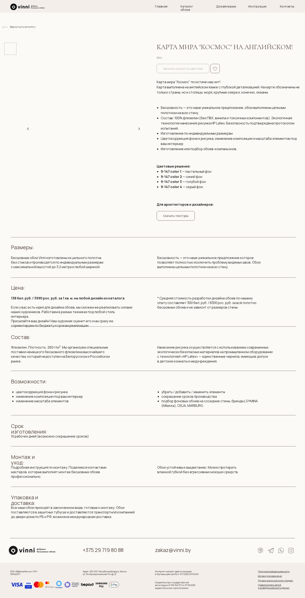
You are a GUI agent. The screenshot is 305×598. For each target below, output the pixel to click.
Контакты (287, 6)
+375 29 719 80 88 (103, 550)
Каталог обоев (187, 8)
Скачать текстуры (175, 216)
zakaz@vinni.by (173, 550)
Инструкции (257, 6)
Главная (161, 6)
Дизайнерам (226, 6)
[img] (27, 7)
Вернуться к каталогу (22, 27)
